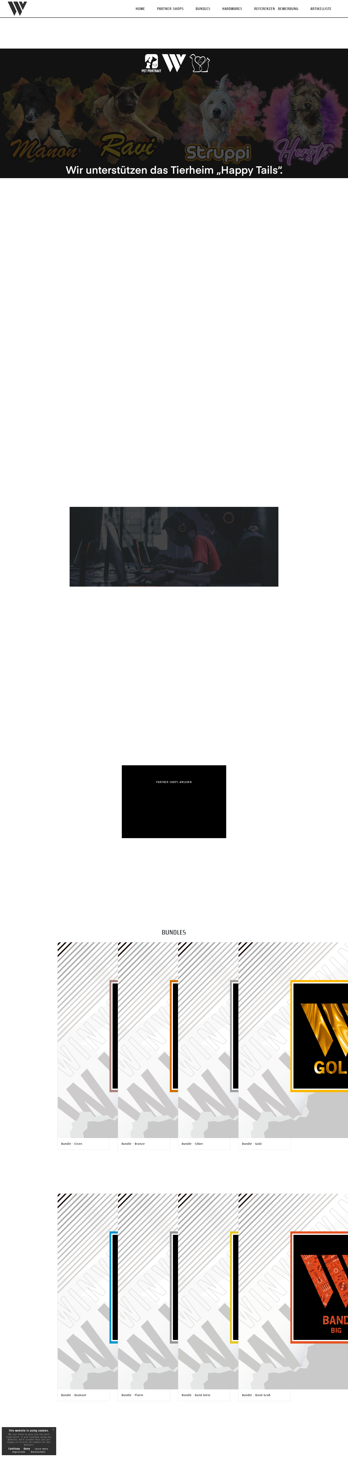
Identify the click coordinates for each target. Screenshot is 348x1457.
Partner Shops (170, 9)
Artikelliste (321, 9)
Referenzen (264, 9)
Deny (27, 1448)
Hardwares (232, 9)
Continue (14, 1448)
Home (140, 9)
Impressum (18, 1452)
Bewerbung (288, 9)
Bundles (203, 9)
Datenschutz (38, 1452)
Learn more (41, 1449)
